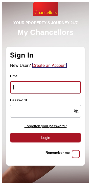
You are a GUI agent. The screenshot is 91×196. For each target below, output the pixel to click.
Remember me (58, 153)
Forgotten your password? (46, 126)
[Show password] (76, 111)
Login (45, 137)
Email (14, 76)
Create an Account (49, 65)
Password (18, 100)
